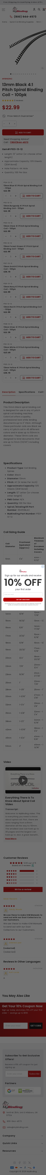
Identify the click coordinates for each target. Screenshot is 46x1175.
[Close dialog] (43, 566)
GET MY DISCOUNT (23, 600)
